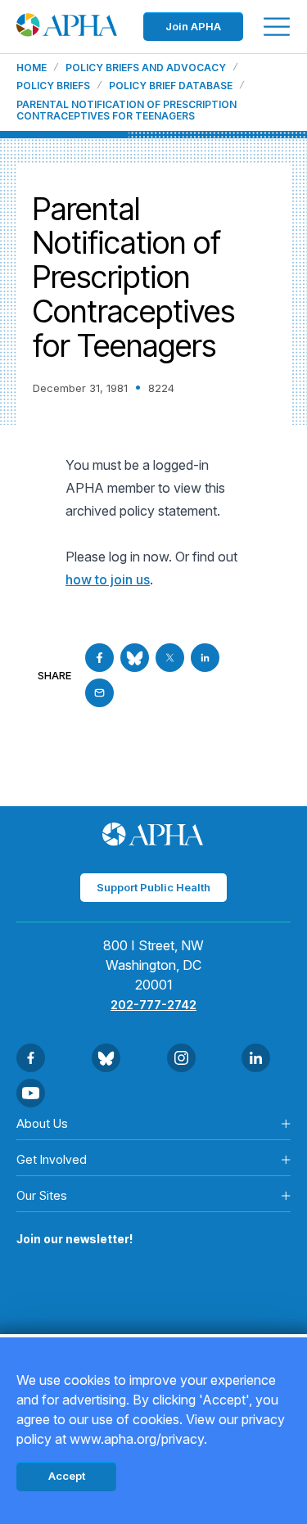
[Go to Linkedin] (205, 657)
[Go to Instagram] (181, 1058)
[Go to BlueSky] (134, 657)
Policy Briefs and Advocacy (145, 68)
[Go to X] (170, 657)
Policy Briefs (53, 86)
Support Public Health (153, 887)
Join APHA (193, 26)
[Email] (99, 693)
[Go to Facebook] (99, 657)
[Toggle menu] (277, 26)
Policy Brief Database (171, 86)
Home (31, 68)
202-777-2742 (153, 1004)
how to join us (107, 579)
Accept (66, 1475)
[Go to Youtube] (30, 1093)
